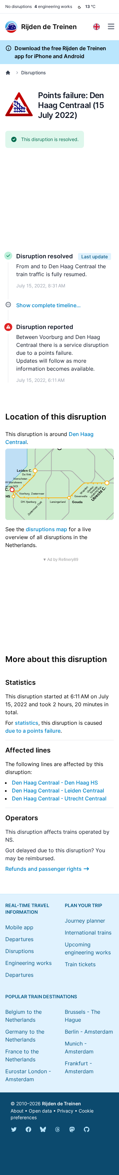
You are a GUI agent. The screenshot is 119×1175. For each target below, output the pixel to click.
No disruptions (18, 6)
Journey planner (85, 920)
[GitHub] (86, 1129)
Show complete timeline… (48, 305)
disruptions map (46, 529)
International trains (88, 932)
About (17, 1111)
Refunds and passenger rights (43, 868)
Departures (19, 939)
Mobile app (19, 927)
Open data (40, 1111)
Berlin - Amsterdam (89, 1031)
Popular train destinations (41, 996)
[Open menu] (111, 26)
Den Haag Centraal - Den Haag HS (55, 782)
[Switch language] (96, 27)
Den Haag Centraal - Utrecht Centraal (59, 798)
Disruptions (33, 72)
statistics (26, 722)
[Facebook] (28, 1129)
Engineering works (28, 963)
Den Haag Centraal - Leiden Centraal (58, 790)
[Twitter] (14, 1129)
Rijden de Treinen (61, 1103)
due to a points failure (32, 730)
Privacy (65, 1111)
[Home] (9, 72)
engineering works (53, 6)
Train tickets (80, 964)
